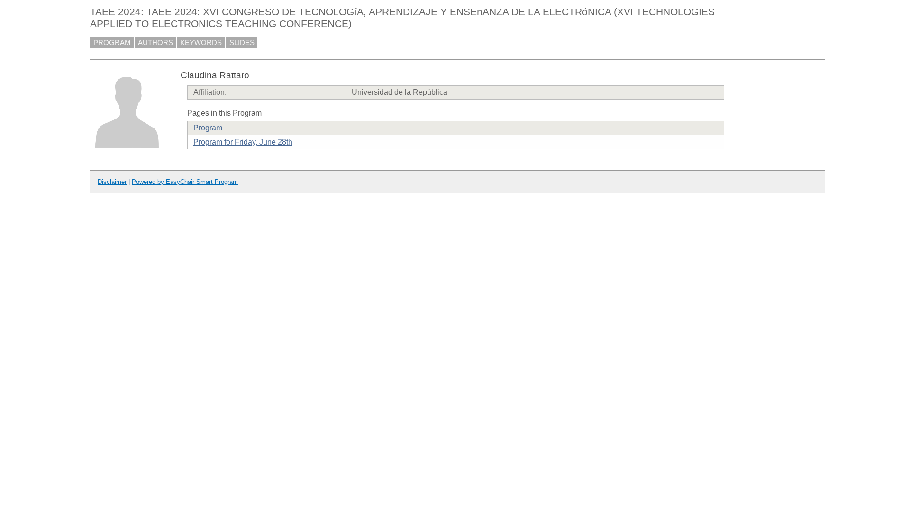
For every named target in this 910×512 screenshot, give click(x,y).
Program (207, 128)
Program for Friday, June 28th (242, 142)
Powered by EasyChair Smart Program (185, 181)
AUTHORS (155, 42)
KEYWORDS (201, 42)
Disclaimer (112, 181)
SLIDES (242, 42)
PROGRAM (112, 42)
